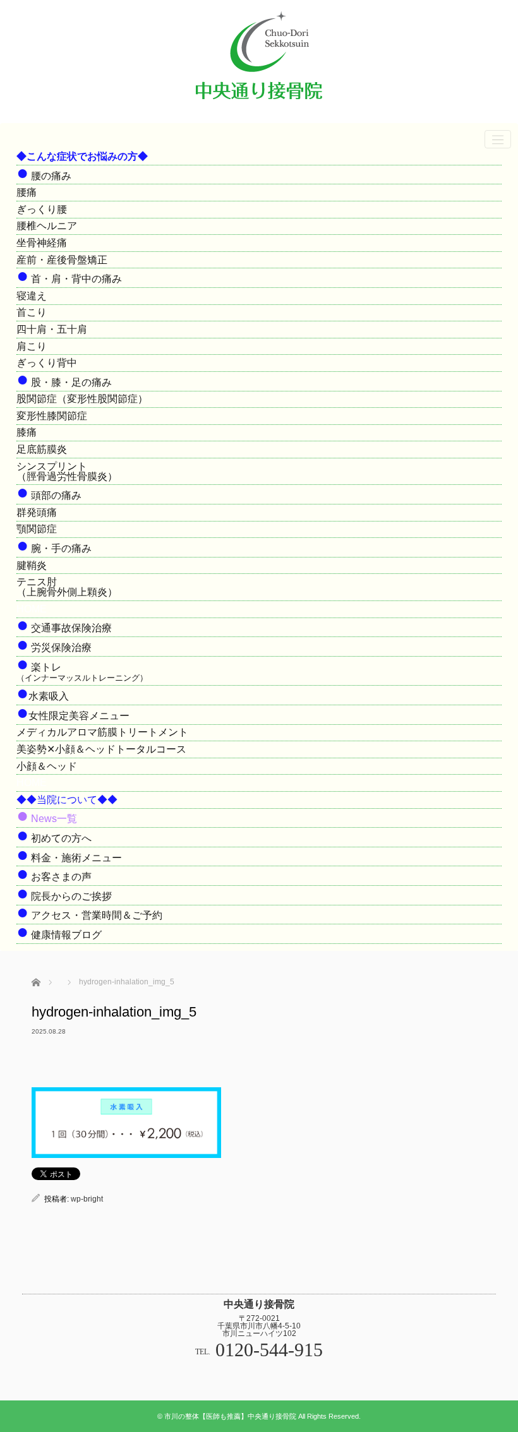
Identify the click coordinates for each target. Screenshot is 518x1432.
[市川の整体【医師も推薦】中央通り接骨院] (259, 105)
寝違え (31, 295)
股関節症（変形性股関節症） (82, 398)
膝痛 (26, 432)
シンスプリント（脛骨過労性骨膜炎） (66, 471)
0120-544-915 (269, 1349)
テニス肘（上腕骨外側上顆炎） (66, 586)
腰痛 (26, 192)
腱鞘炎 (31, 565)
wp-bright (87, 1199)
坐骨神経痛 (41, 242)
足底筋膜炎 (41, 449)
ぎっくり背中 (46, 362)
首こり (31, 312)
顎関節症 (36, 528)
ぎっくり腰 (41, 209)
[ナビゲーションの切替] (498, 139)
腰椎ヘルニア (46, 225)
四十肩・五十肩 (51, 329)
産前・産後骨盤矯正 (61, 259)
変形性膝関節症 (51, 415)
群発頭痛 (36, 512)
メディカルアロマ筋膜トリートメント (102, 732)
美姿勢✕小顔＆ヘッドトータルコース (101, 749)
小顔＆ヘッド (46, 766)
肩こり (31, 346)
